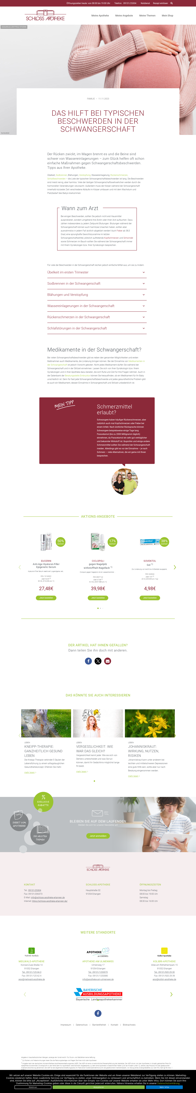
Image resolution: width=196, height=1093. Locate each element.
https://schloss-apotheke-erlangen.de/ (49, 901)
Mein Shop (167, 15)
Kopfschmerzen (111, 238)
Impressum (66, 1025)
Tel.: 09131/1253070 (98, 972)
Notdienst (145, 3)
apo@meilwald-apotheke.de (32, 979)
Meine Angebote (124, 15)
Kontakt (114, 1025)
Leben (27, 742)
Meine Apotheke (100, 15)
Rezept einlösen (160, 3)
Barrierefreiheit (99, 1025)
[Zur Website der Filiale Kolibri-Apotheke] (164, 952)
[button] (175, 565)
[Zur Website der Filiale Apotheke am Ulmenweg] (98, 952)
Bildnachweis (129, 1025)
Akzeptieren (98, 1087)
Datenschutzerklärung (168, 1083)
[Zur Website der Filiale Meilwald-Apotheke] (31, 952)
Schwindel (128, 238)
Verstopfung (85, 175)
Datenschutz (82, 1025)
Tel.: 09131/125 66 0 (31, 972)
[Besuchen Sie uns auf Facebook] (98, 1013)
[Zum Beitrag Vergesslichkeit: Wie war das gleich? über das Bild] (98, 723)
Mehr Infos (164, 1087)
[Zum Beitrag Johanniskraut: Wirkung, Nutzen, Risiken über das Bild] (150, 723)
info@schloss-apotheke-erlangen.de (48, 897)
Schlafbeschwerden (56, 178)
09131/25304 (129, 3)
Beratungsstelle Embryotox (77, 375)
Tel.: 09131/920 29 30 (164, 972)
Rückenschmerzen (119, 175)
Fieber (119, 230)
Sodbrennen (61, 175)
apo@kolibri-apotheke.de (164, 979)
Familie (91, 98)
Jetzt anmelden (98, 836)
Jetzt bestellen (46, 598)
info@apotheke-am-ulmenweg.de (98, 979)
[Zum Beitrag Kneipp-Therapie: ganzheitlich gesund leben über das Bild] (46, 723)
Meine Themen (147, 15)
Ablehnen (33, 1087)
